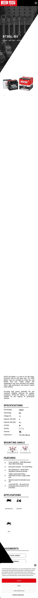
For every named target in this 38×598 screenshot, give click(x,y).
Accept (19, 580)
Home (5, 40)
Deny (19, 586)
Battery (12, 40)
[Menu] (36, 3)
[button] (35, 565)
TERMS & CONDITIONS (18, 595)
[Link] (8, 3)
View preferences (19, 591)
